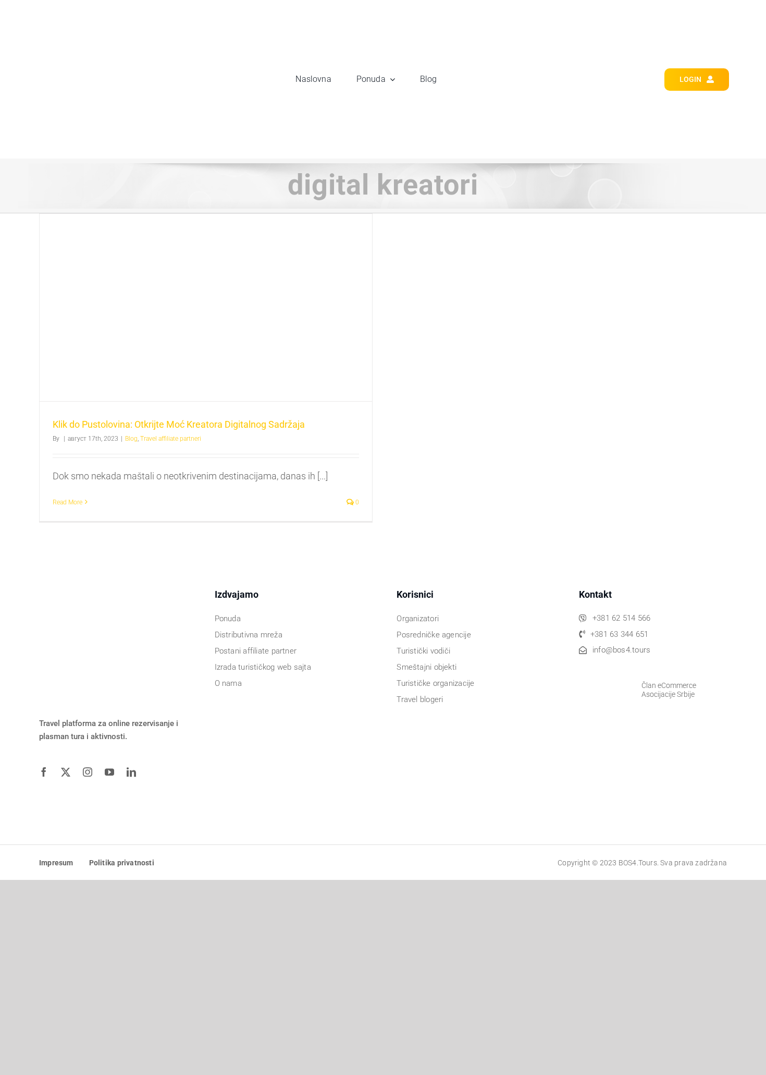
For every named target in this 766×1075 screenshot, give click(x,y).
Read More (67, 502)
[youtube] (113, 772)
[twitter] (69, 772)
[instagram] (91, 772)
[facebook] (47, 772)
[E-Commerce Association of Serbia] (605, 670)
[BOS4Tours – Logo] (101, 19)
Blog (131, 438)
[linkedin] (135, 772)
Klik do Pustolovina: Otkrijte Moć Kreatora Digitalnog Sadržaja (179, 424)
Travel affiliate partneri (170, 438)
